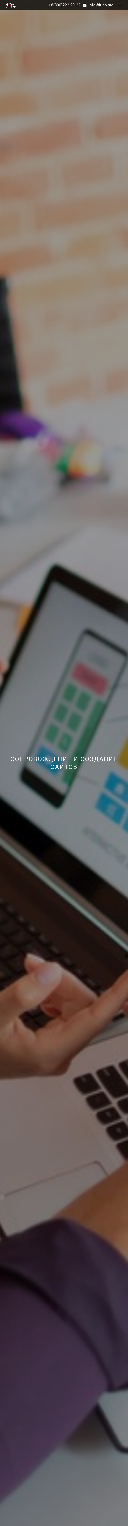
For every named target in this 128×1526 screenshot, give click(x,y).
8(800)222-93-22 (65, 5)
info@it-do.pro (101, 5)
